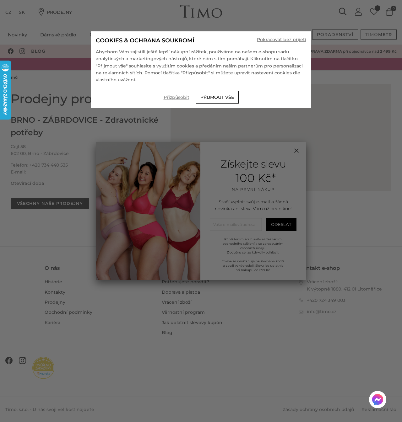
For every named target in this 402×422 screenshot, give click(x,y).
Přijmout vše (217, 97)
